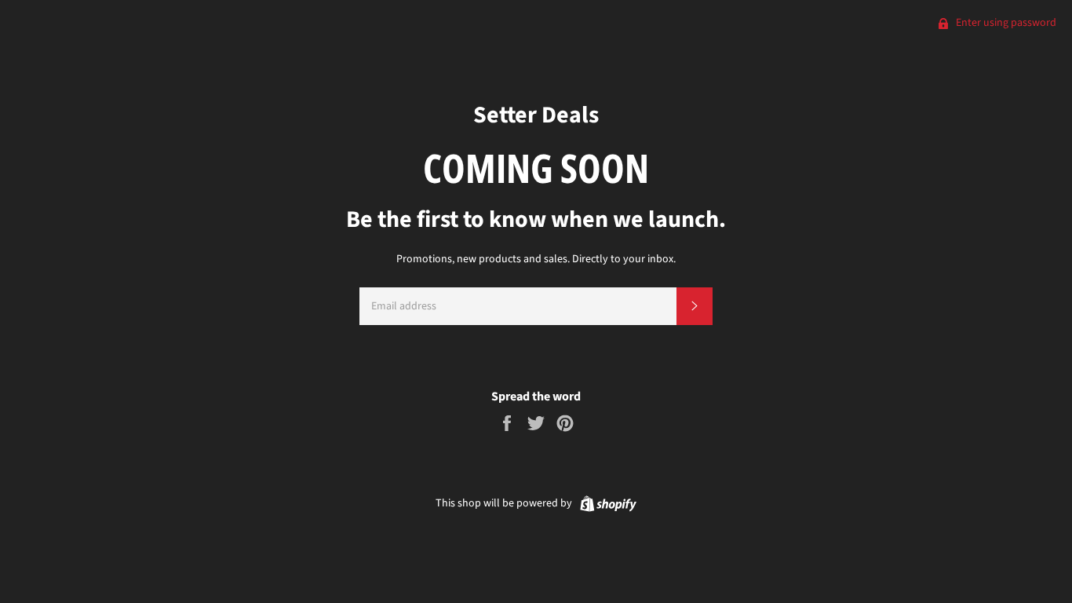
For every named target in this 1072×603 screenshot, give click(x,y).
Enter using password (1004, 23)
